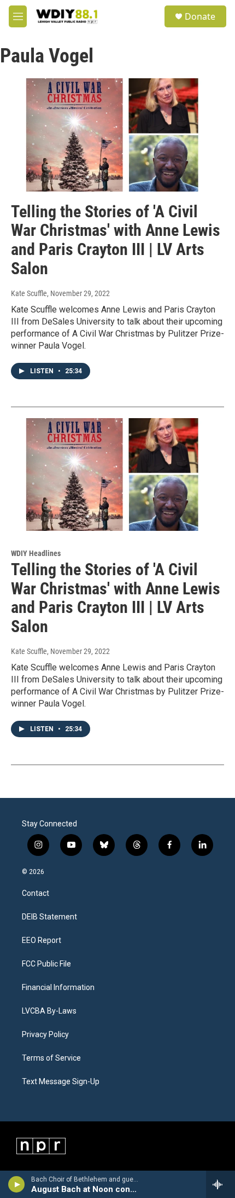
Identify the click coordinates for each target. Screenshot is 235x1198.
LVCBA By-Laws (49, 1011)
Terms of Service (51, 1058)
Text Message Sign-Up (60, 1082)
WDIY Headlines (36, 553)
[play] (17, 1184)
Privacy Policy (45, 1035)
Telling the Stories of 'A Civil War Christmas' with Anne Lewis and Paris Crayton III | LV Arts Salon (115, 240)
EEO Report (41, 940)
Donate (200, 16)
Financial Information (58, 987)
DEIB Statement (49, 917)
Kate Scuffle (29, 293)
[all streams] (220, 1184)
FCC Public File (46, 964)
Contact (35, 893)
